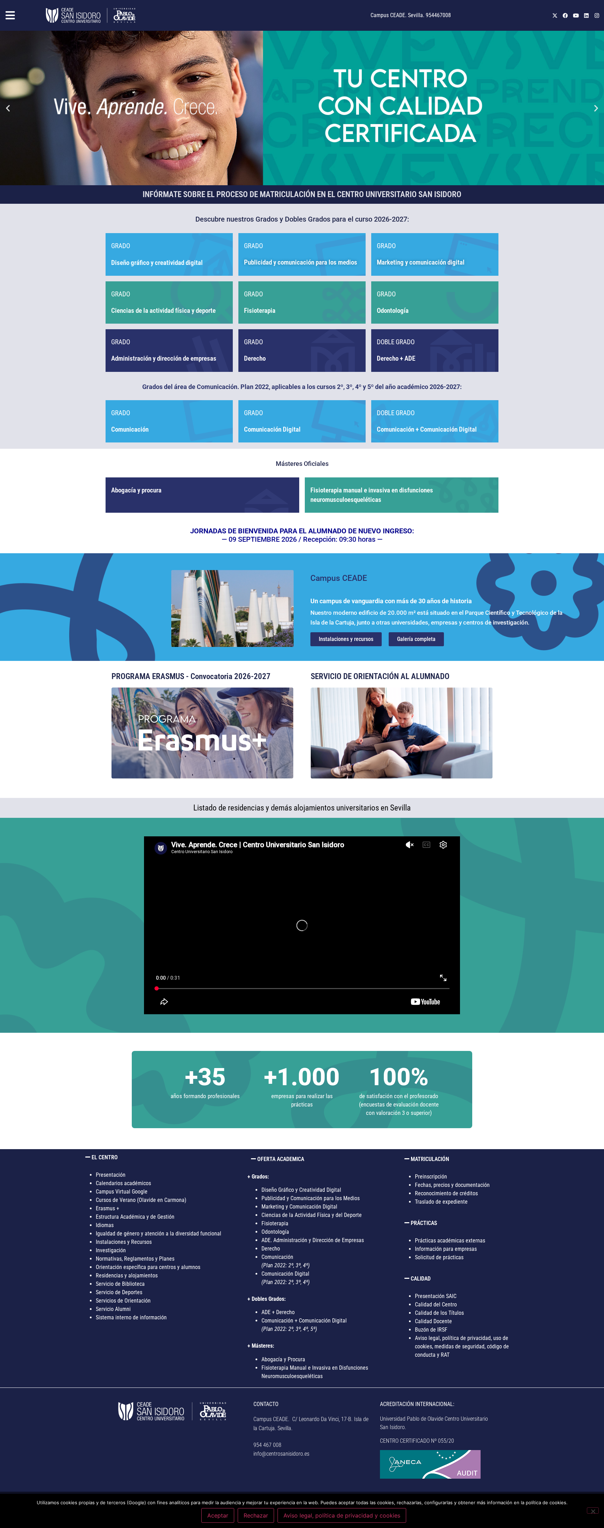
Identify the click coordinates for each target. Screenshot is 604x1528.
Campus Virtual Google (122, 1191)
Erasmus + (107, 1208)
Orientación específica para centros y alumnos (148, 1267)
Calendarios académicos (123, 1183)
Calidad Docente (433, 1321)
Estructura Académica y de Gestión (135, 1216)
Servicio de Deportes (119, 1292)
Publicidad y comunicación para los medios (300, 262)
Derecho (255, 358)
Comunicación (130, 429)
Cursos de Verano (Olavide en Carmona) (141, 1200)
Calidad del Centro (436, 1304)
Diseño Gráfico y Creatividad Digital (301, 1190)
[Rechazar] (593, 1510)
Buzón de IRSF (431, 1329)
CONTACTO (266, 1404)
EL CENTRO (105, 1157)
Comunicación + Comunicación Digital (427, 429)
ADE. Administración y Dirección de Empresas (312, 1240)
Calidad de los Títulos (439, 1313)
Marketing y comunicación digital (421, 262)
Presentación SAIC (435, 1296)
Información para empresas (446, 1249)
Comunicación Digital (272, 429)
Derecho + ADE (396, 358)
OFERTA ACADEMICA (280, 1159)
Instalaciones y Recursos (124, 1242)
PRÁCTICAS (424, 1223)
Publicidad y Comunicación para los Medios (310, 1198)
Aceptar (217, 1515)
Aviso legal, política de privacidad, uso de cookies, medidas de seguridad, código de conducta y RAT (462, 1346)
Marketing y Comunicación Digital (299, 1206)
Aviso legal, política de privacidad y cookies (341, 1515)
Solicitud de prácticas (439, 1257)
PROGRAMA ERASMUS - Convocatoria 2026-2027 (191, 676)
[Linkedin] (586, 15)
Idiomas (105, 1225)
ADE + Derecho (278, 1312)
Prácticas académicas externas (450, 1240)
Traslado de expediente (441, 1201)
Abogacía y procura (136, 490)
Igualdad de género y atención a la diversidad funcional (158, 1233)
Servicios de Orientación (123, 1300)
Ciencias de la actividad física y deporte (163, 311)
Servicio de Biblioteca (120, 1284)
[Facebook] (565, 15)
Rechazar (256, 1515)
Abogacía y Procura (283, 1359)
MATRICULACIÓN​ (430, 1159)
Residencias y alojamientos (127, 1275)
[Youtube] (575, 15)
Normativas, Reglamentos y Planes (135, 1258)
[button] (21, 15)
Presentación (110, 1175)
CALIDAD (421, 1278)
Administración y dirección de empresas (163, 358)
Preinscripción (431, 1176)
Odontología (275, 1231)
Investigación (111, 1250)
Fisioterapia (259, 311)
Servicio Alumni (113, 1309)
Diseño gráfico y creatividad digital (157, 263)
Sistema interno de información (131, 1317)
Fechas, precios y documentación (452, 1185)
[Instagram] (596, 15)
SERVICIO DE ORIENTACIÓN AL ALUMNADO (380, 676)
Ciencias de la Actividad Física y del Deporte (311, 1215)
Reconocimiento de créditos (446, 1193)
